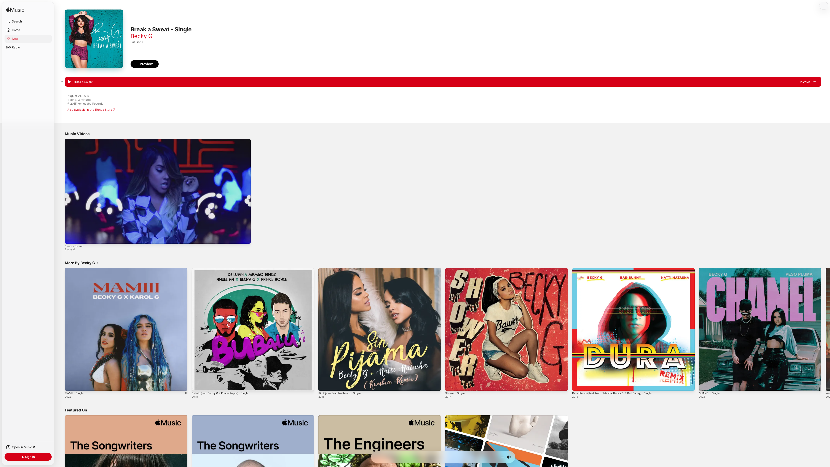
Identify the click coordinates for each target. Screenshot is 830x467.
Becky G (141, 36)
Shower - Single (456, 270)
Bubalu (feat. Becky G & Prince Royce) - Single (223, 270)
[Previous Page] (60, 329)
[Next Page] (826, 329)
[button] (28, 21)
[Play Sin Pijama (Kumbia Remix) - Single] (324, 385)
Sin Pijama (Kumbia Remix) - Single (341, 270)
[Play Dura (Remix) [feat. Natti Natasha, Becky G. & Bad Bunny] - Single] (577, 385)
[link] (82, 263)
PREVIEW (805, 81)
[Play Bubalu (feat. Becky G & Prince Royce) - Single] (197, 385)
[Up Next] (502, 457)
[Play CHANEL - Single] (704, 385)
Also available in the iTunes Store (89, 109)
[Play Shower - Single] (450, 385)
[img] (15, 9)
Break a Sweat (74, 246)
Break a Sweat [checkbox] (83, 81)
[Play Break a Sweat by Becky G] (69, 82)
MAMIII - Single (75, 270)
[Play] (70, 238)
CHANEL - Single (710, 270)
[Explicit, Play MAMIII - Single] (70, 385)
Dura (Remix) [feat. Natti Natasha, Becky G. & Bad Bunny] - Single (616, 270)
